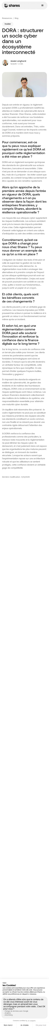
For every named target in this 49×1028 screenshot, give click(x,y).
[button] (42, 5)
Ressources (7, 18)
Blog (16, 18)
